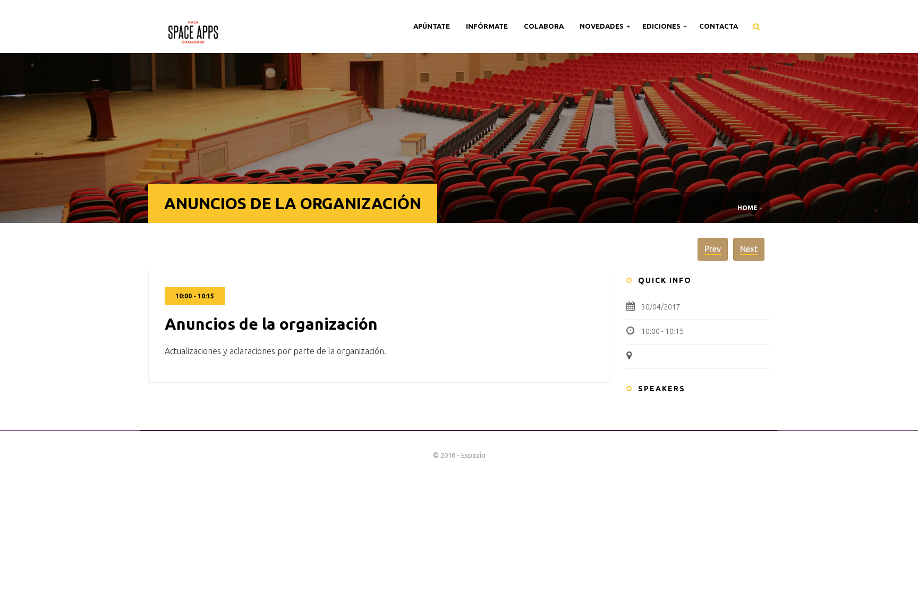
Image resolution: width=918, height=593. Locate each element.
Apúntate (431, 26)
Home (747, 207)
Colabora (544, 26)
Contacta (718, 26)
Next (749, 249)
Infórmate (487, 26)
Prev (712, 249)
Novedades (602, 26)
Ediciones (662, 26)
